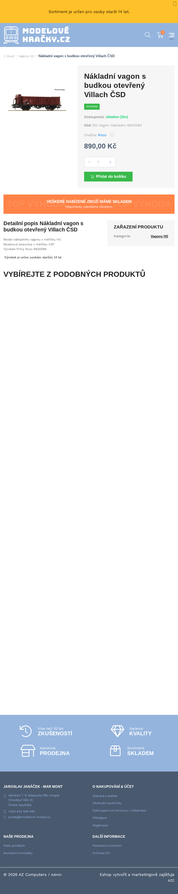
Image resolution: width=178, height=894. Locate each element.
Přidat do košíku (111, 176)
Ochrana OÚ (101, 853)
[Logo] (36, 35)
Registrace (100, 825)
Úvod (10, 56)
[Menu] (171, 35)
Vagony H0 (26, 56)
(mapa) (54, 795)
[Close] (174, 3)
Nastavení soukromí (107, 845)
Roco (102, 135)
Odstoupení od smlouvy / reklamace (119, 810)
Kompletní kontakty (18, 853)
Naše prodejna (14, 845)
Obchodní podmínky (107, 803)
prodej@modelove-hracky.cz (29, 817)
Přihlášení (99, 818)
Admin (56, 875)
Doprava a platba (104, 796)
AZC (171, 880)
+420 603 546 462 (21, 811)
